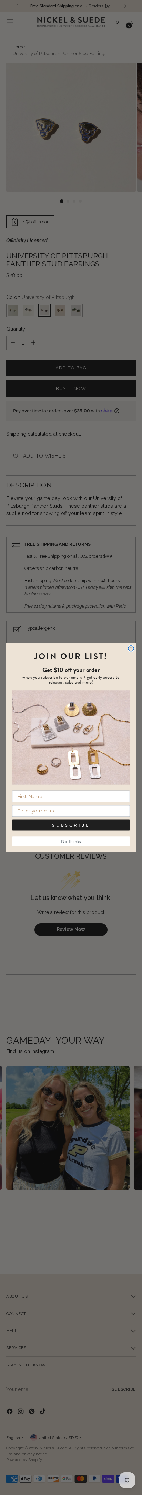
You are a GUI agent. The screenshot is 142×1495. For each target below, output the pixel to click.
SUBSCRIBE (71, 825)
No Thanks (71, 841)
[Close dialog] (131, 648)
